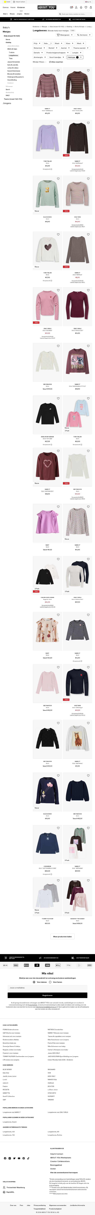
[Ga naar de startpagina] (15, 1149)
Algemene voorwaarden (57, 1205)
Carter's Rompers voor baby (58, 1050)
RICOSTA (6, 1090)
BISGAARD (51, 1069)
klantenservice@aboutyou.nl (46, 1007)
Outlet (8, 1)
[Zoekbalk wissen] (90, 14)
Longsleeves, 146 (9, 1135)
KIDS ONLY (51, 1076)
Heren (13, 7)
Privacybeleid (32, 1005)
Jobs (28, 1205)
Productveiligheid (55, 1209)
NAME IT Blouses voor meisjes (58, 1033)
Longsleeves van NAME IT (12, 1112)
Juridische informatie (77, 1205)
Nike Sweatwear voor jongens (58, 1040)
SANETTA (6, 1093)
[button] (65, 35)
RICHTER (51, 1086)
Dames (6, 7)
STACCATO (52, 1093)
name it (5, 1083)
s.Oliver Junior (53, 1090)
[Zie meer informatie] (47, 117)
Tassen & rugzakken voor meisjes (59, 1036)
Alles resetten (57, 62)
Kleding (69, 26)
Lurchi (5, 1079)
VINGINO (51, 1100)
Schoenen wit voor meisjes (12, 1036)
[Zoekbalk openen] (59, 14)
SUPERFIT (51, 1096)
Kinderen (21, 7)
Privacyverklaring (40, 1205)
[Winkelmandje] (90, 7)
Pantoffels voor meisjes (56, 1043)
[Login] (76, 7)
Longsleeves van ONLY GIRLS (58, 1112)
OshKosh (51, 1083)
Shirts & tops (79, 26)
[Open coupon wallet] (71, 7)
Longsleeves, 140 (9, 1132)
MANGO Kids (52, 1079)
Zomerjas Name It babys (11, 1046)
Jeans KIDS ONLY (54, 1053)
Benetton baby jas (9, 1043)
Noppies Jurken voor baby (12, 1050)
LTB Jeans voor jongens (11, 1060)
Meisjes (44, 26)
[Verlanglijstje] (86, 7)
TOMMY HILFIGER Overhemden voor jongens (18, 1056)
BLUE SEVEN (7, 1069)
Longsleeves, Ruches (55, 1135)
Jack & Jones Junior (9, 1076)
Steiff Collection (9, 1096)
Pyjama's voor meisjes (10, 1053)
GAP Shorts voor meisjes (11, 1033)
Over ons (13, 1205)
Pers (21, 1205)
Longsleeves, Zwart (10, 1122)
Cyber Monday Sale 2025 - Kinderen (60, 1060)
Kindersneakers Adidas (11, 1040)
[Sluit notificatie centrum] (81, 7)
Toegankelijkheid (39, 1209)
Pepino (5, 1086)
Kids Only (6, 1073)
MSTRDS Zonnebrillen (55, 1029)
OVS (49, 1073)
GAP (4, 1100)
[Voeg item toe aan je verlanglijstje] (58, 70)
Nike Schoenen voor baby (56, 1046)
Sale (46, 43)
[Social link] (5, 1158)
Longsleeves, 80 (53, 1132)
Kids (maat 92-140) (57, 26)
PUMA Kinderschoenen (11, 1029)
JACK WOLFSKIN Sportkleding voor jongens (63, 1056)
